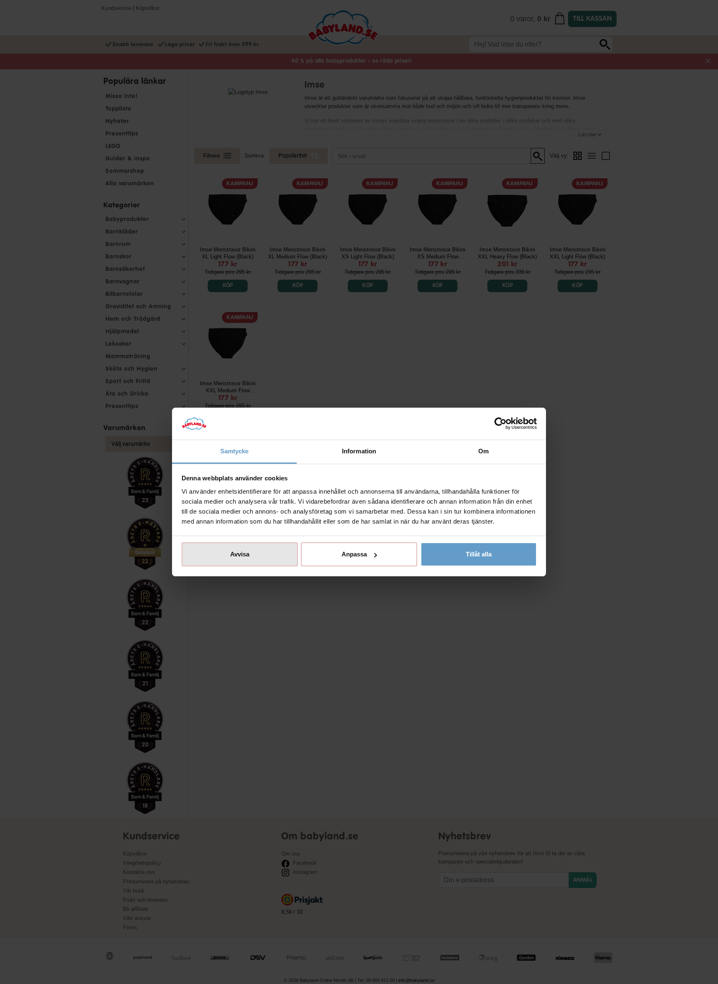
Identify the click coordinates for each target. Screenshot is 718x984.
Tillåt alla (479, 554)
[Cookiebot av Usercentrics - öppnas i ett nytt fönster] (500, 424)
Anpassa (354, 554)
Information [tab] (359, 451)
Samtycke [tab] (234, 451)
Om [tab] (483, 451)
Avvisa (239, 554)
